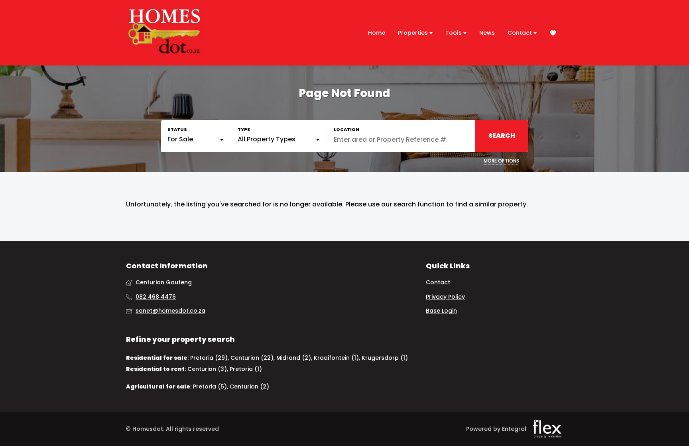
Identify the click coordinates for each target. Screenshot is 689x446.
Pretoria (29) (209, 358)
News (487, 33)
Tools (454, 33)
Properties (413, 33)
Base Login (441, 311)
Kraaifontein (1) (336, 358)
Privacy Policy (445, 297)
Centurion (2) (249, 386)
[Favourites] (553, 33)
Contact (520, 33)
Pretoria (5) (210, 386)
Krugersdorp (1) (385, 358)
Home (376, 33)
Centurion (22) (252, 358)
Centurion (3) (207, 369)
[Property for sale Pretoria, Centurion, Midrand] (164, 33)
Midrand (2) (293, 358)
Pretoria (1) (246, 369)
